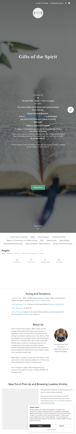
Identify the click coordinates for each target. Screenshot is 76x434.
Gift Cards (59, 262)
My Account (17, 262)
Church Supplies (43, 237)
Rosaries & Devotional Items (13, 244)
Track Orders (31, 262)
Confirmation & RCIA (59, 237)
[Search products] (70, 109)
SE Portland (56, 401)
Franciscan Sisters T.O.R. (19, 304)
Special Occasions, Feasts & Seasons (38, 244)
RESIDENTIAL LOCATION (35, 116)
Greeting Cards (52, 240)
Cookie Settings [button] (51, 429)
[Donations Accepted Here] (56, 304)
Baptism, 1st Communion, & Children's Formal (22, 240)
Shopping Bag (45, 262)
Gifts (42, 240)
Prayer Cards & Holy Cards (29, 253)
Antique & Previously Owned (62, 244)
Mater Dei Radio (17, 298)
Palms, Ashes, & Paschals (19, 237)
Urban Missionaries (17, 308)
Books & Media (64, 240)
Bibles (33, 237)
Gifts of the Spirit (17, 312)
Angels (41, 253)
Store (3, 253)
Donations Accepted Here (41, 300)
